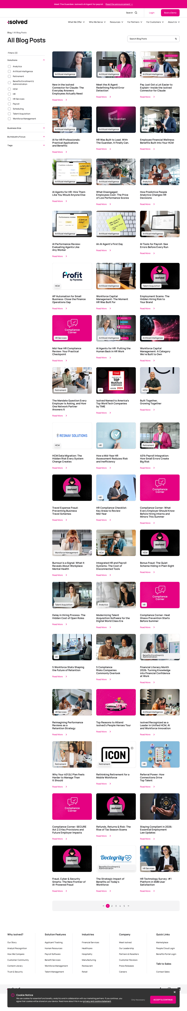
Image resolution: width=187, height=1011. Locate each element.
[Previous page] (104, 906)
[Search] (176, 38)
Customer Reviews (128, 960)
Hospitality (87, 954)
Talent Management (54, 971)
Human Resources (53, 948)
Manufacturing (89, 960)
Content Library (15, 965)
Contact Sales (163, 971)
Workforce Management (56, 965)
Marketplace (162, 942)
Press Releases (126, 965)
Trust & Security (15, 971)
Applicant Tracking (54, 942)
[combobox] (129, 12)
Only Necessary (138, 999)
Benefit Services (53, 960)
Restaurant (87, 965)
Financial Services (90, 942)
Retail (84, 971)
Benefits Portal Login (166, 954)
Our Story (12, 942)
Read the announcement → (119, 4)
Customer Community (18, 960)
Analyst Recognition (17, 948)
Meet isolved (125, 942)
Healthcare (87, 948)
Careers (123, 971)
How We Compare (15, 954)
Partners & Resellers (129, 954)
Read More (57, 99)
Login (151, 12)
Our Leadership (126, 948)
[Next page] (128, 906)
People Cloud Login (165, 948)
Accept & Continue (163, 999)
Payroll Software (53, 954)
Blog (9, 32)
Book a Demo (170, 12)
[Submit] (136, 12)
